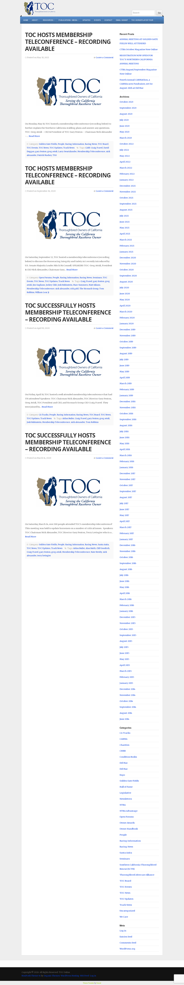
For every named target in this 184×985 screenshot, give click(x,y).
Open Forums (45, 277)
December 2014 (127, 689)
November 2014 (127, 695)
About (35, 20)
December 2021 (128, 186)
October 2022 (127, 144)
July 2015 (124, 647)
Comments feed (128, 942)
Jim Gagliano (39, 285)
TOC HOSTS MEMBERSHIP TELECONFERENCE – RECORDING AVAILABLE (68, 42)
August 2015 (126, 641)
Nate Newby (96, 552)
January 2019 (126, 395)
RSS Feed (84, 976)
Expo (122, 775)
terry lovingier (44, 555)
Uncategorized (127, 910)
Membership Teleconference (91, 151)
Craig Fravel (97, 148)
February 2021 (127, 245)
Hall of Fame (126, 787)
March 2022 (126, 168)
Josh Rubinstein (65, 285)
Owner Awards (127, 823)
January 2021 (126, 251)
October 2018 (126, 413)
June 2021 (125, 222)
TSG (55, 155)
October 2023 (126, 102)
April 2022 (125, 161)
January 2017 (126, 539)
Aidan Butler (68, 418)
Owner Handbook (129, 829)
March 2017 (125, 527)
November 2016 (127, 551)
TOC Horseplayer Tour (142, 20)
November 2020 (128, 263)
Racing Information (74, 144)
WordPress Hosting (70, 976)
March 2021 (126, 239)
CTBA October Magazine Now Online (139, 49)
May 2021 (124, 227)
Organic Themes (52, 976)
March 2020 (126, 311)
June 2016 (124, 581)
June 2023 (125, 126)
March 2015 (126, 671)
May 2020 (125, 299)
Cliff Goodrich (102, 548)
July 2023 (124, 120)
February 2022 (127, 174)
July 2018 (124, 431)
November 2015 (128, 623)
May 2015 (124, 659)
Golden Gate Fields (48, 144)
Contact (108, 20)
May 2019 (124, 371)
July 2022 (124, 150)
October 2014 (126, 701)
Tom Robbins (92, 422)
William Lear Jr (42, 292)
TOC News (44, 148)
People (61, 144)
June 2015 (124, 653)
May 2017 (124, 515)
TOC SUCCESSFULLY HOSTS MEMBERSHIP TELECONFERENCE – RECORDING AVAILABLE (68, 312)
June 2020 (125, 293)
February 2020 (127, 317)
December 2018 (127, 401)
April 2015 (125, 665)
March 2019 (126, 383)
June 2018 (124, 437)
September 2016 (128, 563)
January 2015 (126, 683)
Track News (68, 148)
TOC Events (32, 148)
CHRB (123, 751)
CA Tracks (43, 415)
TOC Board (103, 144)
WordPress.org (127, 948)
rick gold (74, 288)
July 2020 (124, 287)
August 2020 (126, 281)
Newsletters (126, 799)
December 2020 (128, 257)
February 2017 (127, 533)
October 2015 (126, 629)
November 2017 (127, 479)
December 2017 (127, 473)
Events (97, 20)
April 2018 (125, 449)
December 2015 (127, 617)
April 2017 (125, 521)
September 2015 (128, 635)
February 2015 (127, 677)
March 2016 (126, 599)
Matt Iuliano (94, 285)
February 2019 (127, 389)
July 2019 (124, 359)
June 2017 (124, 509)
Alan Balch (91, 548)
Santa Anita (103, 544)
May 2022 (125, 156)
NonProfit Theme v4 (31, 976)
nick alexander (62, 288)
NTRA (123, 805)
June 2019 (124, 365)
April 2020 (125, 305)
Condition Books (128, 757)
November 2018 (128, 407)
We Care (124, 917)
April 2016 (125, 593)
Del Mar (124, 763)
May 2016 (124, 587)
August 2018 (126, 425)
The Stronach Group (88, 288)
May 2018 (124, 443)
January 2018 (126, 467)
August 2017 (126, 497)
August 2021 (126, 209)
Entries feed (126, 936)
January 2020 (127, 323)
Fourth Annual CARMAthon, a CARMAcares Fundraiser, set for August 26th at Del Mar (136, 84)
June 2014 (124, 719)
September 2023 (128, 108)
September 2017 (128, 491)
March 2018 (126, 455)
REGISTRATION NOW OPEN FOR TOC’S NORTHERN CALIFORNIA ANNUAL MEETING (136, 59)
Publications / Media (68, 20)
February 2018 (127, 461)
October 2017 (126, 485)
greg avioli (52, 151)
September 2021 (128, 203)
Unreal (98, 983)
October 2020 (127, 269)
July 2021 (124, 216)
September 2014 (128, 707)
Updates (86, 20)
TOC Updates (56, 148)
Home (25, 20)
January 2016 (126, 611)
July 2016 (124, 575)
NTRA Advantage (128, 811)
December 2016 (127, 545)
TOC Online (74, 8)
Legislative (125, 793)
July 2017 (124, 503)
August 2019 (126, 353)
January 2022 (127, 180)
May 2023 (124, 132)
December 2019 (127, 329)
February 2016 (127, 605)
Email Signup (122, 20)
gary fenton (40, 151)
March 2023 (126, 138)
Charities (124, 745)
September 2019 (128, 347)
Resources (48, 20)
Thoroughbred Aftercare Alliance (137, 875)
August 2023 (126, 114)
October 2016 (126, 557)
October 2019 (126, 341)
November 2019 (127, 335)
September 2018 (128, 419)
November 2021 (128, 191)
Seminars (97, 277)
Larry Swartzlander (67, 151)
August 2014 (126, 713)
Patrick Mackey (44, 155)
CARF (87, 148)
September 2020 (128, 275)
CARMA (123, 739)
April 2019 (125, 377)
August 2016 (126, 569)
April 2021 (125, 233)
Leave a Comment (104, 57)
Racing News (91, 144)
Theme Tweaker (88, 983)
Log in (123, 930)
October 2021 (126, 197)
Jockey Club (51, 285)
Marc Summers (80, 285)
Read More (34, 136)
